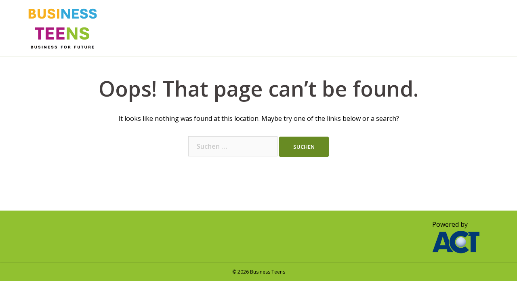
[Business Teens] (62, 27)
